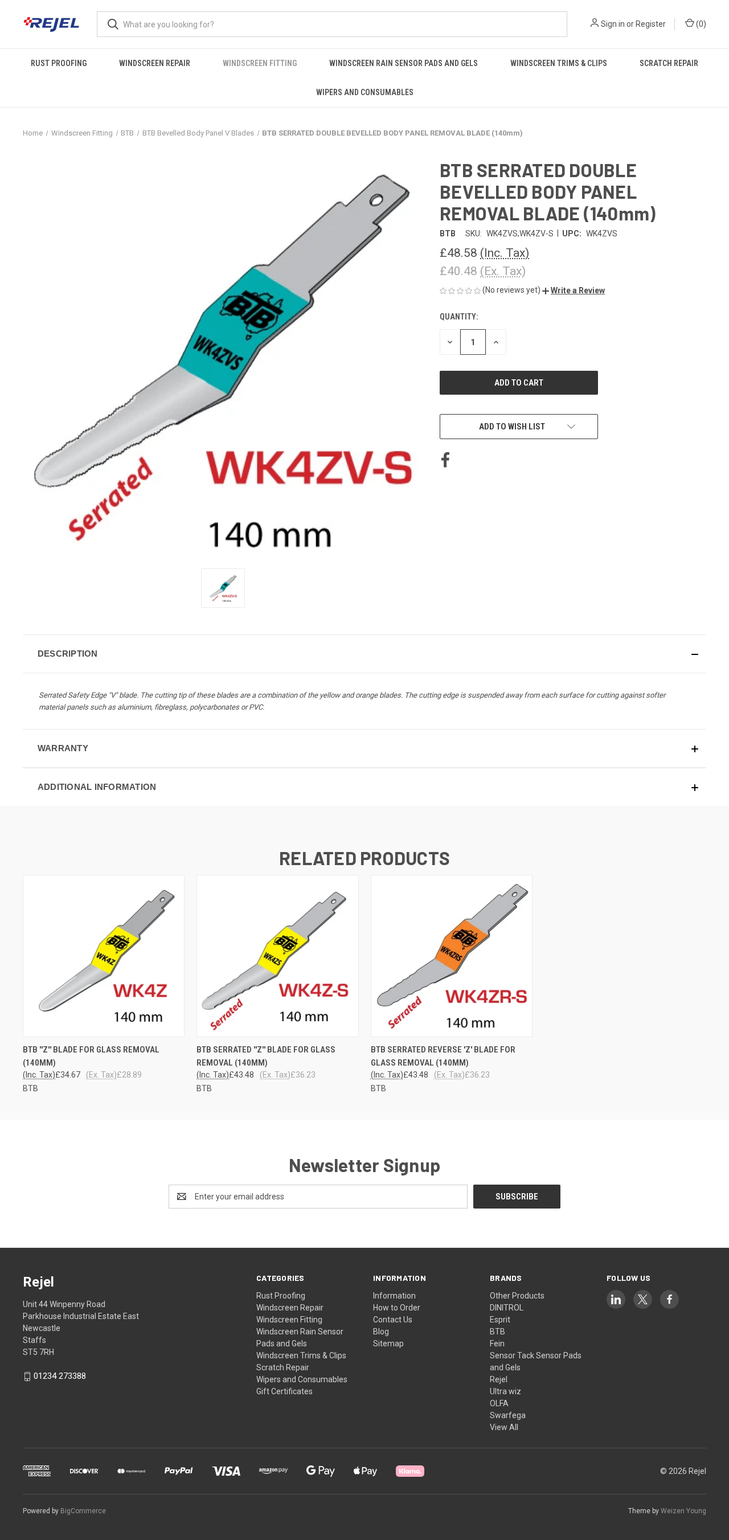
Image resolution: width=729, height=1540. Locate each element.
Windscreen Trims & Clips (558, 63)
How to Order (396, 1307)
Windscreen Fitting (260, 63)
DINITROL (506, 1307)
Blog (381, 1331)
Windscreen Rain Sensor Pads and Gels (403, 63)
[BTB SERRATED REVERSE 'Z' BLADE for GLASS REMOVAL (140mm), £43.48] (451, 956)
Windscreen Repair (154, 63)
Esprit (500, 1319)
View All (504, 1427)
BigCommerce (83, 1511)
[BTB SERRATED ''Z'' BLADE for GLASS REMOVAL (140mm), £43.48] (277, 956)
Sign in (613, 23)
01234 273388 (60, 1376)
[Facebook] (445, 460)
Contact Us (392, 1319)
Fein (497, 1343)
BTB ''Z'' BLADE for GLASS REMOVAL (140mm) (91, 1056)
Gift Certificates (284, 1391)
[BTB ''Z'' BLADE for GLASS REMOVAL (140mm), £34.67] (103, 956)
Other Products (517, 1295)
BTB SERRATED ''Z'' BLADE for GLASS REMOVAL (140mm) (265, 1056)
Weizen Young (683, 1511)
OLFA (499, 1403)
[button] (573, 290)
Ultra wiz (505, 1391)
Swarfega (508, 1415)
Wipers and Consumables (364, 92)
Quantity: (459, 316)
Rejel (498, 1379)
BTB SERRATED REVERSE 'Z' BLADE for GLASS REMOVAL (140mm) (443, 1056)
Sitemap (388, 1343)
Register (651, 23)
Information (394, 1295)
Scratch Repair (669, 63)
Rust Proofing (59, 63)
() (700, 23)
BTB (497, 1331)
